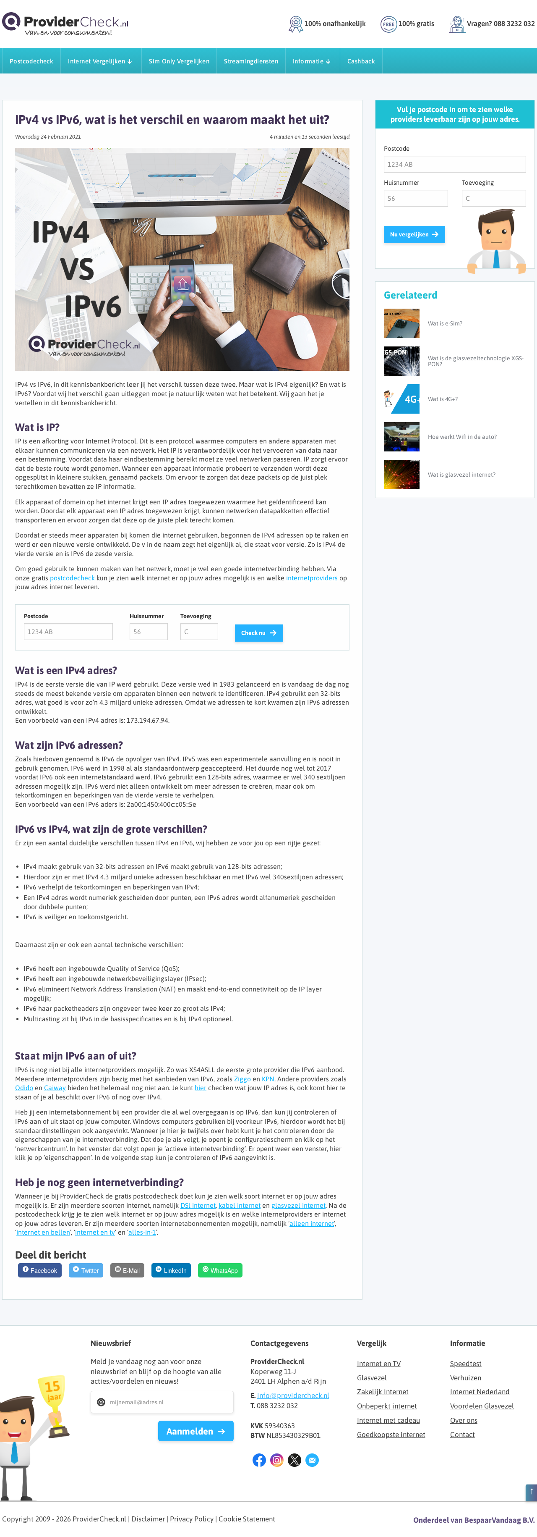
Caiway (55, 1087)
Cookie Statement (247, 1519)
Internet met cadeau (388, 1420)
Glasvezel (372, 1378)
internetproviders (312, 578)
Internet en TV (379, 1363)
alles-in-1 (142, 1232)
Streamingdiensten (251, 61)
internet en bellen (43, 1232)
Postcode (36, 616)
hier (200, 1087)
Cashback (361, 61)
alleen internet (311, 1223)
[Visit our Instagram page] (277, 1461)
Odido (24, 1087)
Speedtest (466, 1363)
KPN (268, 1079)
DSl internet (198, 1205)
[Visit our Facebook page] (259, 1461)
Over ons (463, 1420)
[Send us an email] (312, 1461)
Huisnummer (147, 616)
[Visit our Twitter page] (294, 1461)
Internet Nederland (480, 1391)
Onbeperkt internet (387, 1406)
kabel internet (240, 1205)
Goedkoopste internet (391, 1434)
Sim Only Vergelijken (179, 61)
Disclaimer (148, 1519)
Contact (462, 1434)
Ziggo (242, 1079)
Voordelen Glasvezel (482, 1406)
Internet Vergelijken (96, 61)
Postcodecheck (31, 61)
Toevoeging (195, 616)
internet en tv (95, 1232)
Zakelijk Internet (383, 1391)
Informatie (308, 61)
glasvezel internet (298, 1205)
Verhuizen (465, 1378)
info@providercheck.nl (293, 1395)
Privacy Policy (192, 1519)
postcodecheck (72, 578)
